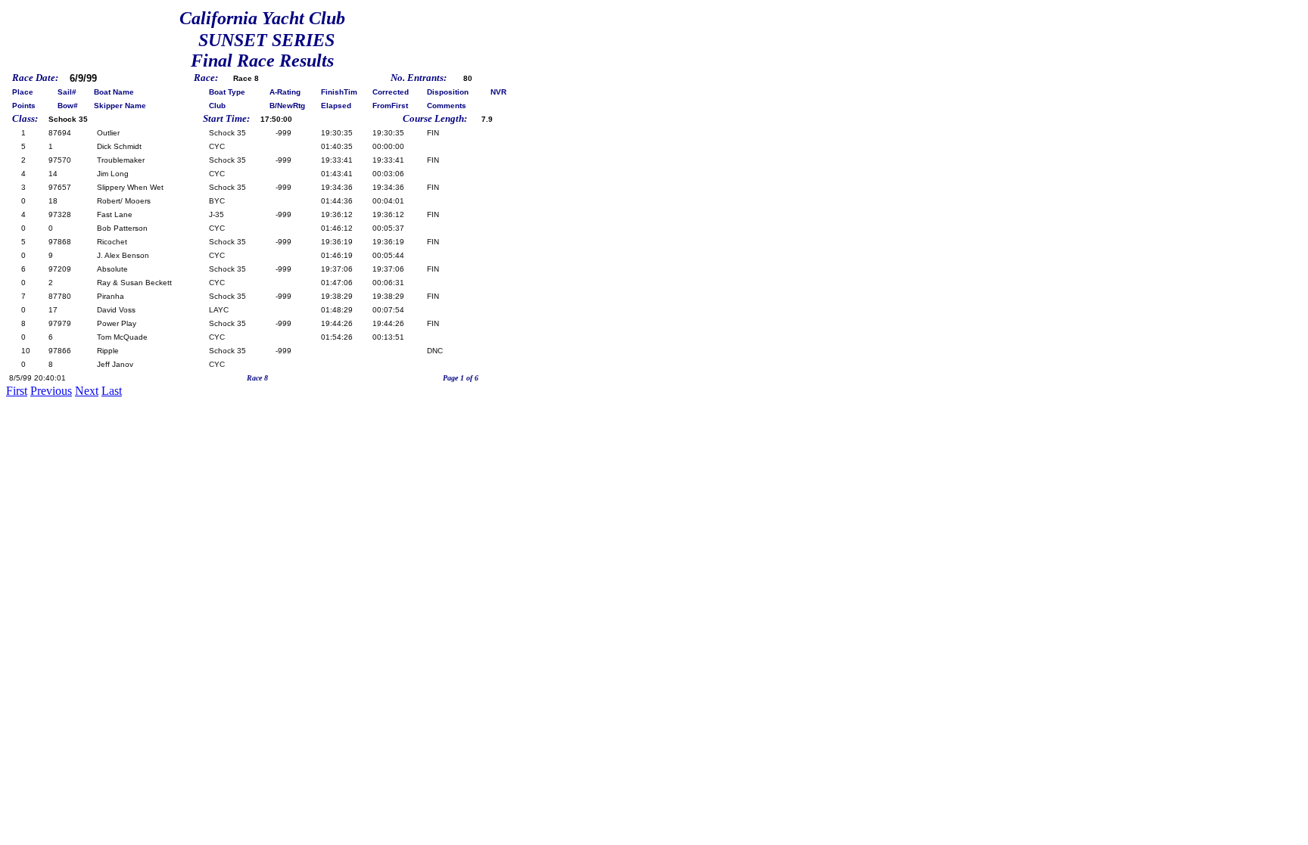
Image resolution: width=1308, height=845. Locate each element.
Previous (51, 390)
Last (111, 390)
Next (86, 390)
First (16, 390)
